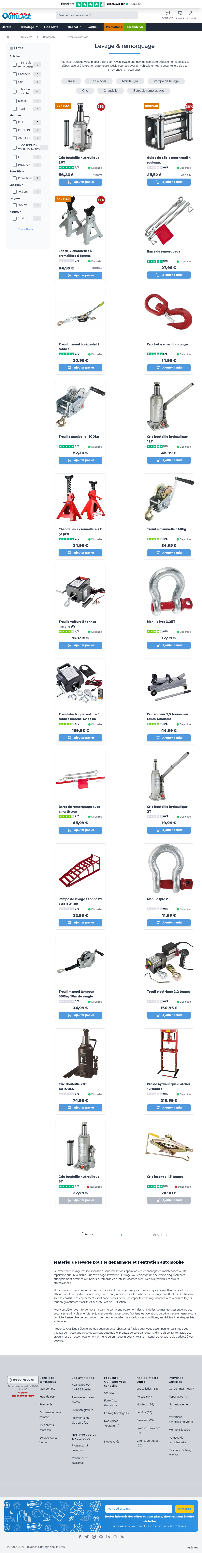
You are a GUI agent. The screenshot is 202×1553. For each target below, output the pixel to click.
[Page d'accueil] (7, 37)
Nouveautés (111, 1441)
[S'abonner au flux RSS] (122, 1537)
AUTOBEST (25, 138)
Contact (109, 1392)
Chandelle (24, 74)
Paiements (45, 1404)
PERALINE (25, 130)
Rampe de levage (166, 81)
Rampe (22, 101)
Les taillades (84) (147, 1388)
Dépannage (49, 37)
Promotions (114, 27)
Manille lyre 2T (158, 899)
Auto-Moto (26, 37)
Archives (192, 1547)
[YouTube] (115, 1537)
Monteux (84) (145, 1404)
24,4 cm (23, 218)
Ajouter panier (84, 182)
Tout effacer (25, 229)
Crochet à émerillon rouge (167, 344)
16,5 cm (23, 191)
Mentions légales (179, 1430)
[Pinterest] (101, 1537)
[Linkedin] (108, 1537)
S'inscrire (184, 1508)
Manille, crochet (25, 91)
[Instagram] (94, 1537)
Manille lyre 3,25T (161, 621)
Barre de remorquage (25, 64)
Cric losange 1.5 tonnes (165, 1176)
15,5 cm (22, 205)
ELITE (22, 157)
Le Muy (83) (144, 1412)
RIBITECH (24, 122)
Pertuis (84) (144, 1396)
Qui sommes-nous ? (181, 1388)
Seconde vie (135, 27)
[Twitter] (87, 1537)
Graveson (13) (145, 1420)
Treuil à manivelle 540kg (166, 529)
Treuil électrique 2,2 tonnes (168, 991)
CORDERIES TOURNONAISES (29, 147)
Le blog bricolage (115, 1413)
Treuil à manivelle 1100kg (79, 436)
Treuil (21, 109)
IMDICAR (24, 165)
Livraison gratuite (82, 1410)
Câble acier (98, 81)
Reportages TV (178, 1396)
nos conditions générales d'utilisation (167, 1526)
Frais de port (47, 1396)
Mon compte (47, 1388)
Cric (20, 82)
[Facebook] (80, 1537)
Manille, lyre (130, 81)
